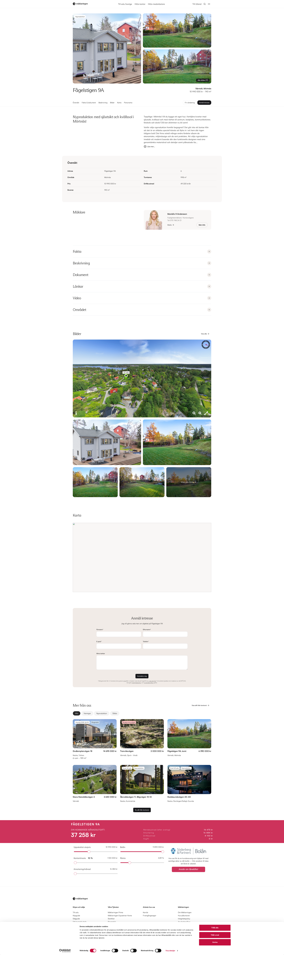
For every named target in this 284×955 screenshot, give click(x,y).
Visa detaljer (170, 951)
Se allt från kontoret (142, 810)
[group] (142, 713)
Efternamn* (147, 629)
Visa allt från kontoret (199, 705)
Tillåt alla (214, 928)
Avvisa (215, 942)
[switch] (115, 950)
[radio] (76, 713)
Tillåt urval (215, 935)
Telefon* (146, 641)
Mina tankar (100, 653)
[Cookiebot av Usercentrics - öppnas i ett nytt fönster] (65, 950)
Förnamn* (99, 629)
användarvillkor (148, 683)
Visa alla (204, 334)
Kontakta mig (142, 676)
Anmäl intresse (204, 102)
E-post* (99, 641)
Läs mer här (152, 681)
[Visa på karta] (142, 557)
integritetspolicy (136, 683)
